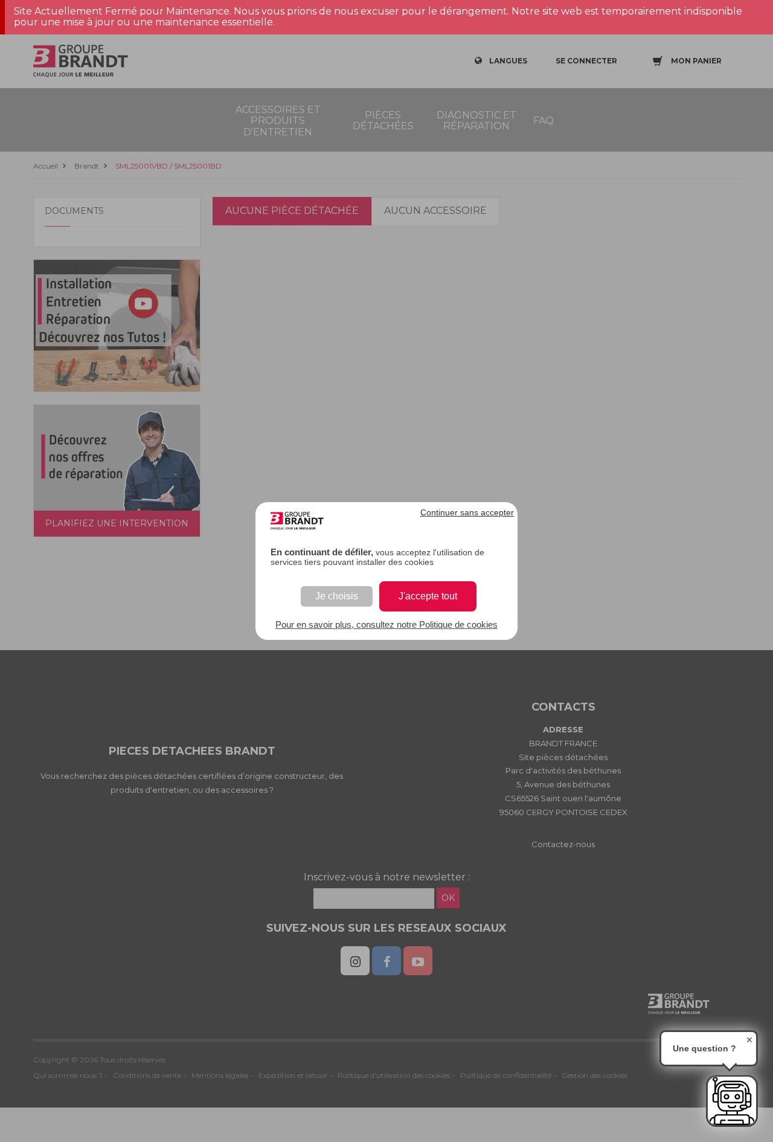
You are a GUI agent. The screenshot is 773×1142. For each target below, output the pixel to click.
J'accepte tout (428, 596)
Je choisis (336, 596)
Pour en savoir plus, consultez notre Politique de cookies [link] (386, 624)
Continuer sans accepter (467, 512)
